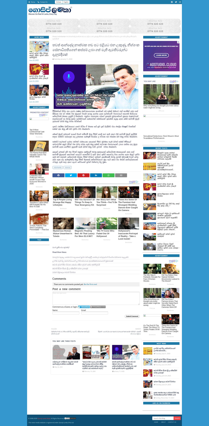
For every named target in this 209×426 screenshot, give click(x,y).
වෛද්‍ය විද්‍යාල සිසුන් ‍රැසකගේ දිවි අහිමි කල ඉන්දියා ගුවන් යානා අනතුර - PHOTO (168, 247)
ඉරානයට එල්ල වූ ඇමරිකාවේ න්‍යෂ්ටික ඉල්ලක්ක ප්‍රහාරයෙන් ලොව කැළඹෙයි (168, 216)
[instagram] (180, 2)
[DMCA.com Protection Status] (70, 418)
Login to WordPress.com (98, 307)
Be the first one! (90, 284)
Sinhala (58, 2)
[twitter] (176, 2)
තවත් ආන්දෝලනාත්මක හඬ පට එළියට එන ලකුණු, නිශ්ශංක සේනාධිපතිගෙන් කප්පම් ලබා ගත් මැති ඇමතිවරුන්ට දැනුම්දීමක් (124, 365)
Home (33, 2)
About (163, 422)
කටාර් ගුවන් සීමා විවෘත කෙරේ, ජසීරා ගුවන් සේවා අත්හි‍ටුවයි (39, 55)
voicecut (67, 167)
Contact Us (44, 2)
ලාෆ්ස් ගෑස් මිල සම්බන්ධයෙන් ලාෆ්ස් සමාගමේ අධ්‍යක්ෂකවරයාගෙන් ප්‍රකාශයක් (82, 261)
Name (54, 310)
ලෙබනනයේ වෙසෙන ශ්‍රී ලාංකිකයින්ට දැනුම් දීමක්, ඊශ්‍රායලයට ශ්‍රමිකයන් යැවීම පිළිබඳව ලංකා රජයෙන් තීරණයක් (167, 227)
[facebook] (171, 2)
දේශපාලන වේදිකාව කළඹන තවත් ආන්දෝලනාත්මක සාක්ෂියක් (65, 363)
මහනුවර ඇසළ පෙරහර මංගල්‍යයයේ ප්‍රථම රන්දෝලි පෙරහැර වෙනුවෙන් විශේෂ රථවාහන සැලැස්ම (90, 257)
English (66, 2)
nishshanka (61, 36)
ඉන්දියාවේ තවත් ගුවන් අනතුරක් (166, 235)
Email (83, 310)
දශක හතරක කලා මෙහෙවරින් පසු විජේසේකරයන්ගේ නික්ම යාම (166, 393)
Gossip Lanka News (44, 418)
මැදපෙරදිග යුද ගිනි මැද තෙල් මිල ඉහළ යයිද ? (168, 205)
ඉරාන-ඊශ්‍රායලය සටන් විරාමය (38, 98)
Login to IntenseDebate (84, 307)
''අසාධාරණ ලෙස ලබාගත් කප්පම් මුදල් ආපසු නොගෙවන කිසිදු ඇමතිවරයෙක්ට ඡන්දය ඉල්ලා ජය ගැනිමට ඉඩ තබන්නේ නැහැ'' (94, 365)
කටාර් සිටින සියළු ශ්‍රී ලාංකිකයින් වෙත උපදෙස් (39, 77)
